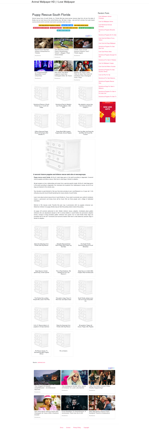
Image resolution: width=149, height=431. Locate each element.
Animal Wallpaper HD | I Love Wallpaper (53, 2)
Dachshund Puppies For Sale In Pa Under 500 (107, 92)
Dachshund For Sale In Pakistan (107, 60)
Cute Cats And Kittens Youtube (107, 66)
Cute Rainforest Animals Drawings (105, 25)
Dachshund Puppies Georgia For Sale (108, 55)
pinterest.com (41, 362)
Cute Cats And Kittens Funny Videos (106, 39)
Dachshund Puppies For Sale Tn (107, 96)
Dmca (61, 427)
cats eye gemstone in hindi (86, 28)
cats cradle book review (63, 30)
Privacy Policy (77, 427)
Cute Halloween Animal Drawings (105, 17)
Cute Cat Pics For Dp (104, 75)
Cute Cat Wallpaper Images (106, 63)
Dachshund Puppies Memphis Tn (107, 30)
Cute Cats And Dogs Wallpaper (107, 43)
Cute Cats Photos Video (105, 51)
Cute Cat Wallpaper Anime (106, 21)
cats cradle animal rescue (81, 25)
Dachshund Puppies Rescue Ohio (106, 82)
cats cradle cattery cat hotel (70, 28)
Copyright (86, 427)
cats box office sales (67, 25)
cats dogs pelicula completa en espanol (49, 25)
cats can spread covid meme (41, 28)
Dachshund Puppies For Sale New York (107, 47)
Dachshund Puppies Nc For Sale (107, 35)
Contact (68, 427)
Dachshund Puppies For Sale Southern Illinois (107, 70)
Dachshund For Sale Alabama (107, 78)
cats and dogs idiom (55, 28)
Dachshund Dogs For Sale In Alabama (106, 87)
